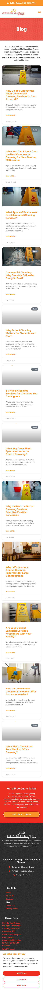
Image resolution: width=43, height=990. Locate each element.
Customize (21, 979)
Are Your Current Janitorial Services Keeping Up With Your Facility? (18, 632)
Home (8, 893)
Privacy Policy (12, 909)
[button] (39, 12)
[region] (21, 970)
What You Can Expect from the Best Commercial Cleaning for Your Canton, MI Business (21, 156)
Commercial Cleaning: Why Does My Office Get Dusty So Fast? (20, 275)
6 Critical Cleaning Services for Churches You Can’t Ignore (21, 393)
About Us (10, 896)
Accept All (21, 973)
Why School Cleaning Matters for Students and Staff (20, 333)
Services (9, 899)
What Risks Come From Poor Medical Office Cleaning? (19, 749)
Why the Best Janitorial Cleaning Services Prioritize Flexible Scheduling (19, 511)
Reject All (21, 985)
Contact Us (10, 905)
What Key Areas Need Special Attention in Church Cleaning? (18, 451)
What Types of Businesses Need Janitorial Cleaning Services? (21, 215)
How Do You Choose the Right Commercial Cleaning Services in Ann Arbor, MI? (20, 95)
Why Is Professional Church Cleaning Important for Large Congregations (17, 571)
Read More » (10, 115)
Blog (8, 902)
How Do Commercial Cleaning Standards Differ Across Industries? (21, 691)
